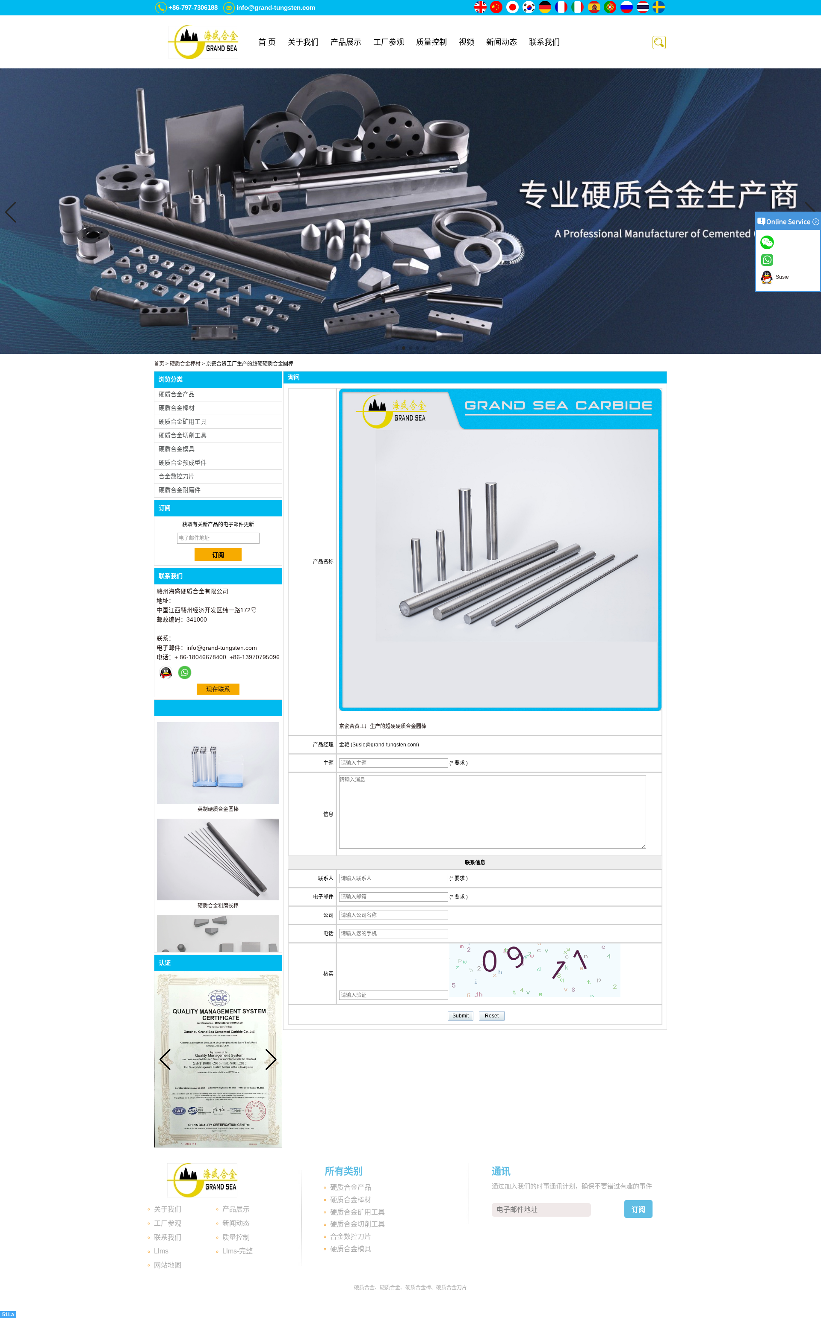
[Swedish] (659, 7)
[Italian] (578, 7)
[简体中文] (497, 7)
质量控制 (431, 42)
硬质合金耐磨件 (180, 490)
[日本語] (513, 7)
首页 (159, 364)
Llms (161, 1251)
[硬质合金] (410, 352)
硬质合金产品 (177, 394)
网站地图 (167, 1265)
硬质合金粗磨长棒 (218, 906)
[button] (397, 348)
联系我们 (544, 42)
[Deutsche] (545, 7)
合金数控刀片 (177, 476)
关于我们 (303, 42)
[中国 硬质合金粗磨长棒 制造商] (218, 899)
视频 (466, 42)
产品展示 (346, 42)
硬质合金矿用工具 (183, 421)
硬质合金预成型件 (183, 462)
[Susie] (166, 672)
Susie (781, 277)
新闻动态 (501, 42)
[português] (610, 7)
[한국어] (529, 7)
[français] (562, 7)
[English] (480, 7)
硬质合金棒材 (185, 364)
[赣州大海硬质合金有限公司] (203, 42)
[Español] (594, 7)
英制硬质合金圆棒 (218, 809)
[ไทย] (643, 7)
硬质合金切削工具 (183, 435)
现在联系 (218, 689)
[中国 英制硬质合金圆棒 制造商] (218, 802)
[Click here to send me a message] (768, 242)
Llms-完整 (237, 1251)
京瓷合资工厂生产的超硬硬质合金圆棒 (382, 726)
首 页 (267, 42)
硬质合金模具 (177, 448)
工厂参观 (388, 42)
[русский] (627, 7)
